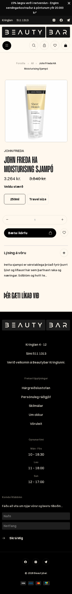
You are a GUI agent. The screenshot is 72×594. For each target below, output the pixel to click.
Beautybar (40, 573)
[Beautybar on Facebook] (61, 20)
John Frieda (14, 151)
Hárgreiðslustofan (36, 388)
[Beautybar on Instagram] (54, 20)
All (32, 63)
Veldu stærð (13, 187)
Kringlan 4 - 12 (36, 344)
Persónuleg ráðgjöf (36, 397)
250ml (14, 199)
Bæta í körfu (17, 233)
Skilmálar (36, 406)
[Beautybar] (36, 32)
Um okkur (36, 415)
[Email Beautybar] (46, 561)
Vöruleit (36, 424)
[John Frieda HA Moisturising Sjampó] (36, 111)
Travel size (37, 199)
